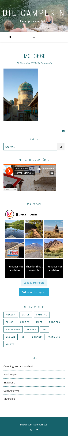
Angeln (11, 314)
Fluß (10, 322)
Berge (26, 314)
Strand (37, 336)
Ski (24, 336)
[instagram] (31, 429)
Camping (41, 314)
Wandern (54, 336)
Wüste (10, 344)
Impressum (26, 424)
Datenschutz (40, 424)
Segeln (10, 336)
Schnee (31, 329)
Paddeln (54, 322)
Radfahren (13, 329)
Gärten (25, 322)
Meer (39, 322)
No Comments (45, 63)
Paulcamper (10, 374)
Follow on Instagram (34, 292)
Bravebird (9, 382)
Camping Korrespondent (18, 366)
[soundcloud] (36, 429)
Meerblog (9, 398)
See (45, 329)
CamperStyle (11, 390)
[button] (14, 229)
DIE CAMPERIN (34, 13)
